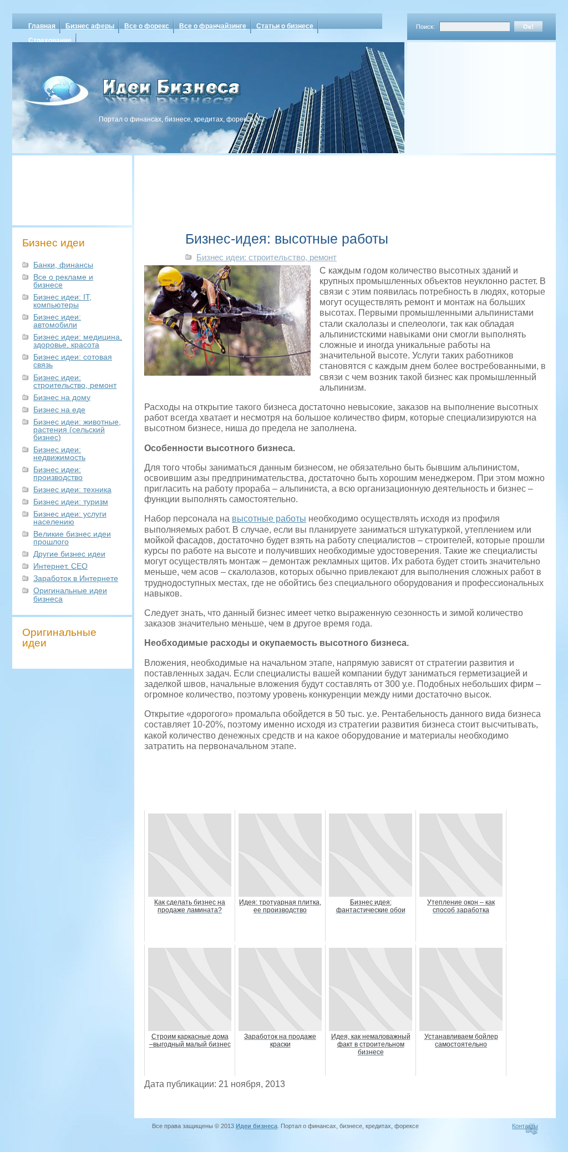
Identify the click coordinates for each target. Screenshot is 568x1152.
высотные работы (269, 518)
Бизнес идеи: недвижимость (59, 453)
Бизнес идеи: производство (58, 473)
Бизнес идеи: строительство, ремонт (74, 381)
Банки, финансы (63, 264)
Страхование (50, 40)
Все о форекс (146, 26)
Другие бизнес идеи (69, 553)
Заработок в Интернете (75, 578)
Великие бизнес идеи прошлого (72, 537)
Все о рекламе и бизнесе (63, 280)
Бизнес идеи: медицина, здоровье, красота (77, 340)
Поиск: (425, 26)
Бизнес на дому (61, 397)
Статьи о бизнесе (284, 26)
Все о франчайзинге (212, 26)
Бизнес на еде (59, 409)
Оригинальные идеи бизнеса (70, 594)
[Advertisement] (467, 93)
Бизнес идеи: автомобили (57, 320)
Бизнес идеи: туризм (70, 501)
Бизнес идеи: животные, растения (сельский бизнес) (77, 429)
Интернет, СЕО (60, 566)
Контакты (525, 1126)
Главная (41, 26)
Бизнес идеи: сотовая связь (72, 360)
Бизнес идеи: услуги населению (69, 517)
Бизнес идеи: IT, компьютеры (62, 300)
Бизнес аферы (89, 26)
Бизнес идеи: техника (72, 489)
